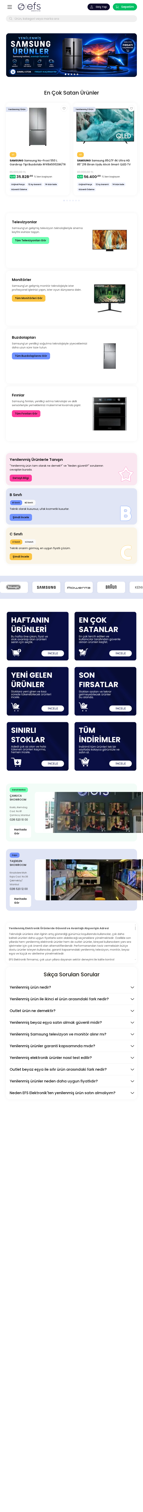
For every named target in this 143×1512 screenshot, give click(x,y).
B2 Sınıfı (29, 502)
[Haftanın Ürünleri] (37, 636)
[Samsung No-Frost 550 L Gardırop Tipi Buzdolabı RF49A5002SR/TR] (38, 149)
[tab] (65, 74)
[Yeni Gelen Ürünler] (37, 691)
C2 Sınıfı (29, 542)
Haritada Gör (20, 831)
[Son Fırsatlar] (105, 691)
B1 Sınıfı (16, 502)
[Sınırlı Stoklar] (37, 746)
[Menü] (9, 7)
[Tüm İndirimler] (105, 746)
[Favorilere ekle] (64, 108)
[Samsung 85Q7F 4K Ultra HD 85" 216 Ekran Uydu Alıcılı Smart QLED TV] (105, 149)
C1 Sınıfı (16, 542)
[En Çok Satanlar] (105, 636)
